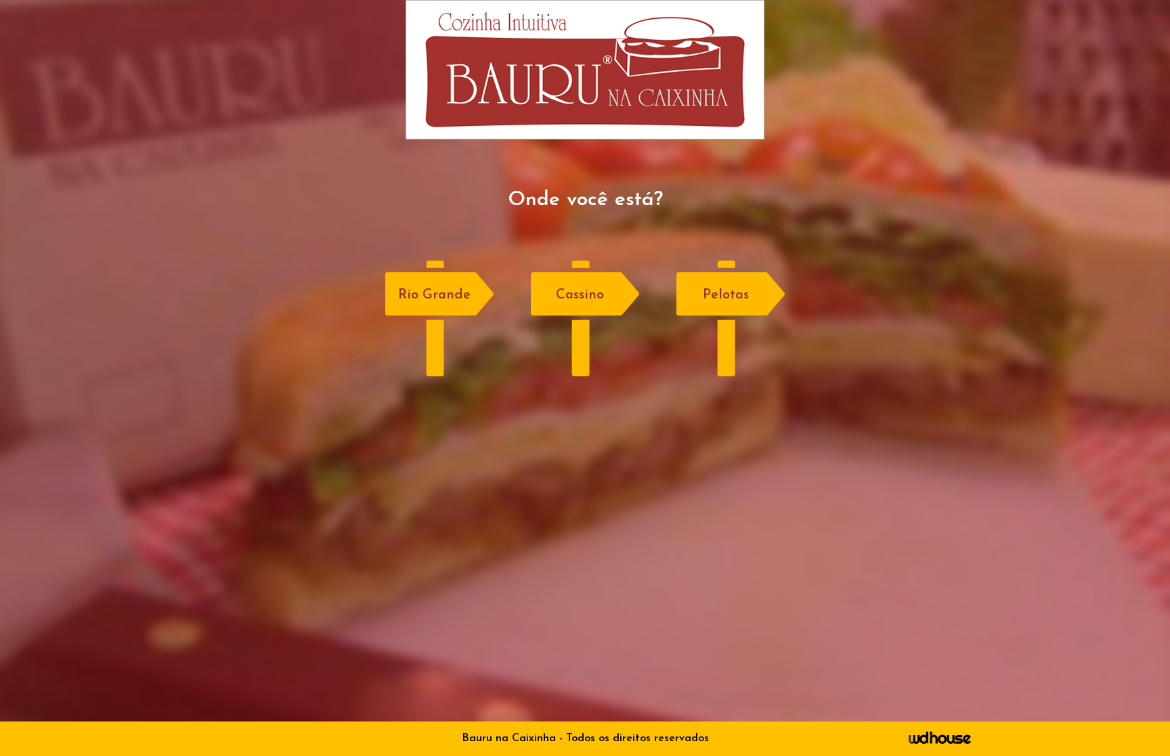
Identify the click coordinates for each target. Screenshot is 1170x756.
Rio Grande (434, 295)
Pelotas (726, 295)
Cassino (580, 295)
